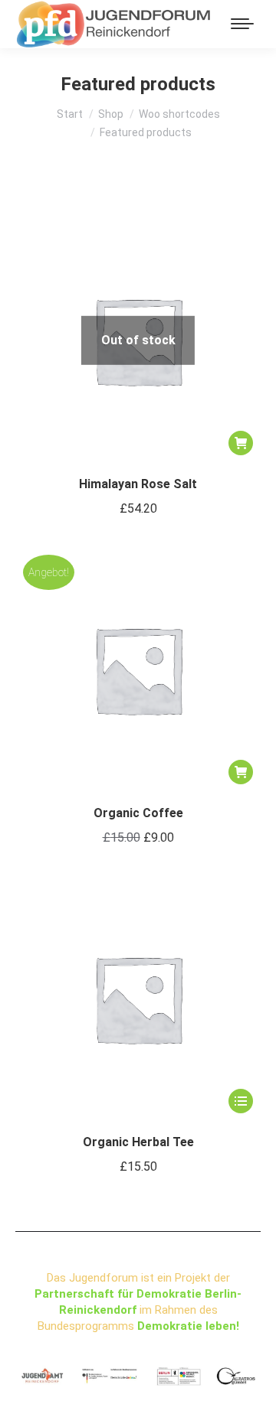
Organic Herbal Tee (138, 1142)
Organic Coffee (138, 813)
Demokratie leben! (188, 1326)
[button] (240, 772)
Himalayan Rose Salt (138, 484)
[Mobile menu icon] (242, 23)
